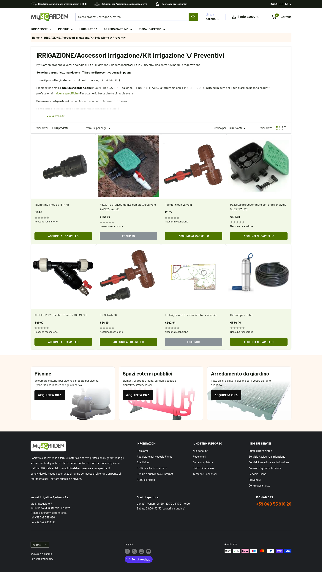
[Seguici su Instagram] (141, 551)
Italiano (37, 544)
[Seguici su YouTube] (148, 551)
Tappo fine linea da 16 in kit (51, 204)
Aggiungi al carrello (63, 236)
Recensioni (199, 456)
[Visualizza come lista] (284, 128)
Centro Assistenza (259, 485)
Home (36, 37)
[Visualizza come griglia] (278, 128)
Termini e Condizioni (205, 474)
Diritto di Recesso (203, 468)
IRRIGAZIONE (39, 29)
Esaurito (128, 236)
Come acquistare (203, 462)
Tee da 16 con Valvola (178, 204)
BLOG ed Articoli (146, 479)
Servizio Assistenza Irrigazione (267, 456)
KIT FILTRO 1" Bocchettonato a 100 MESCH (61, 315)
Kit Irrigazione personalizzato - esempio (191, 315)
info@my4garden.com (53, 512)
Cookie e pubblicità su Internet (155, 474)
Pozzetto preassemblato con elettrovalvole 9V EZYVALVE (258, 207)
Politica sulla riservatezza (152, 468)
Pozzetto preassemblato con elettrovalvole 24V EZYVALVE (128, 207)
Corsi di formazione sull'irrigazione (269, 462)
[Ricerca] (193, 17)
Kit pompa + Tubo (241, 315)
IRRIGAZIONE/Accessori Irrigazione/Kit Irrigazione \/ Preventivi (84, 37)
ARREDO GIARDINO (116, 29)
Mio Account (200, 450)
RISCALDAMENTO (150, 29)
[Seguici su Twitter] (134, 551)
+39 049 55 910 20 (273, 503)
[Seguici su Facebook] (127, 551)
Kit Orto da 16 (108, 315)
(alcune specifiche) (67, 93)
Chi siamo (143, 450)
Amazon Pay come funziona (265, 468)
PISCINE (63, 29)
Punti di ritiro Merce (260, 450)
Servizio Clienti (257, 474)
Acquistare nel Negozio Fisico (154, 456)
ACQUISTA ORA (49, 395)
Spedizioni (143, 462)
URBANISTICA (88, 29)
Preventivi (255, 479)
